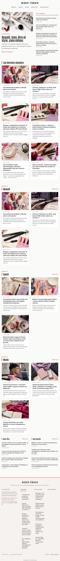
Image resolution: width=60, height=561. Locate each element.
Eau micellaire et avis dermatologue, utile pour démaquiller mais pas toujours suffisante (26, 543)
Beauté (13, 7)
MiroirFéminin (30, 2)
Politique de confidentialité (30, 560)
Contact (47, 554)
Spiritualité (44, 7)
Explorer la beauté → (8, 51)
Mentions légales (54, 554)
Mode (27, 7)
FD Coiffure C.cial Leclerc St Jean (9, 498)
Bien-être (34, 7)
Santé (21, 7)
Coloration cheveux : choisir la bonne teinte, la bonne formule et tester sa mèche (26, 531)
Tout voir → (55, 189)
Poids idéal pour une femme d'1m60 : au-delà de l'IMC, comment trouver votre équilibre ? (40, 515)
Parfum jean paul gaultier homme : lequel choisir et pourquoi (39, 506)
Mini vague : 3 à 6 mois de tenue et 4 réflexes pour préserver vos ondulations (39, 496)
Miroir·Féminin (30, 482)
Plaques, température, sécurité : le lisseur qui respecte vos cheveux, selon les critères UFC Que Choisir (26, 519)
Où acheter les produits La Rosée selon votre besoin (26, 497)
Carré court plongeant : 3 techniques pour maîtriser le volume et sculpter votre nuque (39, 528)
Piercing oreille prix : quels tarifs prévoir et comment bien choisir (39, 540)
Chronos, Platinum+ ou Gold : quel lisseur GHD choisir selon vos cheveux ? (26, 506)
